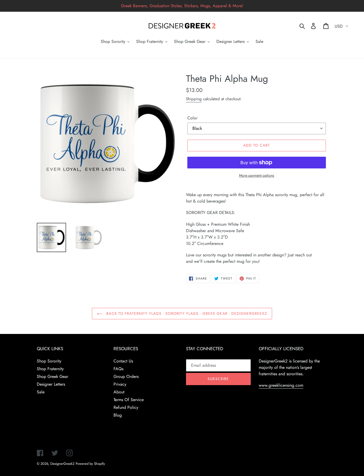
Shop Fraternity (50, 369)
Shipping (194, 99)
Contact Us (123, 361)
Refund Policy (126, 407)
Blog (118, 415)
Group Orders (126, 376)
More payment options (256, 175)
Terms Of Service (129, 400)
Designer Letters (51, 384)
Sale (41, 392)
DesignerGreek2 (62, 463)
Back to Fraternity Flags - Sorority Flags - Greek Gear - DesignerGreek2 (186, 313)
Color (192, 118)
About (119, 392)
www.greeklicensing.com (281, 385)
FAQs (118, 369)
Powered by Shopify (90, 463)
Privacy (120, 384)
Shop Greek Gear (52, 376)
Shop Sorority (49, 361)
